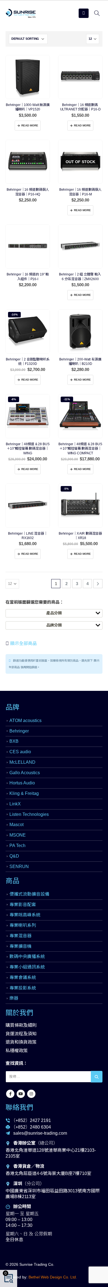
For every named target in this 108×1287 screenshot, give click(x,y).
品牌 (12, 707)
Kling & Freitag (24, 793)
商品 (12, 881)
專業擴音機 (20, 946)
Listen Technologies (29, 814)
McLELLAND (22, 762)
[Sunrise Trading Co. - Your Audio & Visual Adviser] (21, 13)
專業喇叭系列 (22, 925)
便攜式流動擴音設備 (29, 894)
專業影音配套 (22, 904)
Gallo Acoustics (24, 772)
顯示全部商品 (23, 643)
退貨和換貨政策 (21, 1042)
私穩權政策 (17, 1050)
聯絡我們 (19, 1107)
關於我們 (19, 1013)
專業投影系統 (22, 988)
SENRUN (19, 866)
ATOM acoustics (25, 720)
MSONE (17, 835)
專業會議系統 (22, 977)
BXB (14, 741)
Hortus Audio (22, 783)
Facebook (10, 1094)
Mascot (16, 824)
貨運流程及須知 (21, 1033)
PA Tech (17, 845)
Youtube (21, 1094)
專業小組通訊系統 (27, 967)
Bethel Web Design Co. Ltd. (53, 1277)
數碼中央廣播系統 (27, 956)
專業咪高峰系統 (24, 914)
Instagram (31, 1094)
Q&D (14, 856)
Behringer (19, 731)
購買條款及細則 (21, 1025)
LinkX (15, 804)
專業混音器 (20, 935)
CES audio (20, 751)
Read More (29, 125)
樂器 (13, 998)
